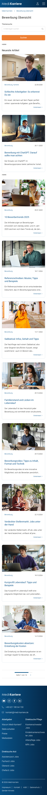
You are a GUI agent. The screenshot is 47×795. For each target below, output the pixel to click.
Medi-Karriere (7, 11)
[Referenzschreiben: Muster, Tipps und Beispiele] (23, 254)
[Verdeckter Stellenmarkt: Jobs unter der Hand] (23, 497)
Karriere (16, 85)
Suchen (23, 37)
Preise (4, 733)
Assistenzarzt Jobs (10, 757)
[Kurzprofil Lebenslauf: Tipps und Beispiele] (23, 558)
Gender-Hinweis (8, 791)
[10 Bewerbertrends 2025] (23, 193)
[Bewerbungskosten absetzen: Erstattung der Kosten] (23, 619)
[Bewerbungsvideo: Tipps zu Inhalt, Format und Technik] (23, 437)
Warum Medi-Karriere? (11, 724)
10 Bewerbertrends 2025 (17, 217)
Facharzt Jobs (8, 761)
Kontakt (17, 787)
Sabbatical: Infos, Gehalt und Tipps (22, 339)
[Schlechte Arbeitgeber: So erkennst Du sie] (23, 67)
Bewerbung (9, 85)
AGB (25, 787)
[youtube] (4, 701)
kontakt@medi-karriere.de (16, 712)
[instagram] (9, 701)
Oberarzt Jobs (8, 766)
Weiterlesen (37, 107)
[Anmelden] (37, 4)
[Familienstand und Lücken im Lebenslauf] (23, 376)
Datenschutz (35, 787)
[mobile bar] (43, 4)
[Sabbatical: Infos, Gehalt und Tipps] (23, 315)
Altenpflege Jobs (32, 740)
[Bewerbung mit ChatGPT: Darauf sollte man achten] (23, 128)
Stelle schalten (8, 729)
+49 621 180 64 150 (14, 707)
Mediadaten (7, 738)
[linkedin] (20, 701)
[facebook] (14, 701)
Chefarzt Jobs (8, 770)
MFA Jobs (29, 744)
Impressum (6, 787)
